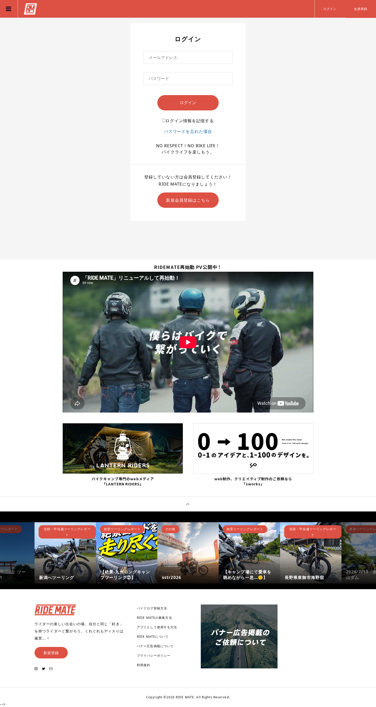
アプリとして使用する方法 (157, 627)
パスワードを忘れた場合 (188, 131)
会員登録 (360, 9)
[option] (65, 553)
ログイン (330, 9)
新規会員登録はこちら (188, 200)
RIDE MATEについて (153, 636)
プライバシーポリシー (153, 655)
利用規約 (143, 665)
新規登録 (51, 652)
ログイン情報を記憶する (189, 120)
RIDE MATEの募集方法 (154, 617)
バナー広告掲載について (155, 646)
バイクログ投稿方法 (152, 608)
